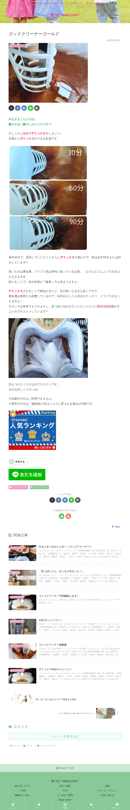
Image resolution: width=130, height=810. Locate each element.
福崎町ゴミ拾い (22, 795)
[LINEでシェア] (30, 108)
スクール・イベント (107, 790)
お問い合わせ (107, 795)
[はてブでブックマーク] (24, 108)
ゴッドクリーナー (19, 487)
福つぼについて (22, 786)
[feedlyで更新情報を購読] (61, 516)
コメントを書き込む (65, 736)
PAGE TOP (66, 768)
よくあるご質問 (65, 795)
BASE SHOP (65, 800)
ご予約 (22, 790)
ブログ (65, 790)
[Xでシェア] (11, 108)
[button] (37, 108)
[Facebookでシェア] (17, 108)
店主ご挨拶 (65, 786)
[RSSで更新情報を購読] (68, 516)
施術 (107, 786)
